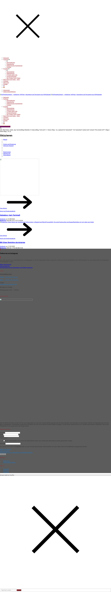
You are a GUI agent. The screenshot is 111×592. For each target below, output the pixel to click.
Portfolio (5, 99)
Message (2, 443)
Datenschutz (4, 438)
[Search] (0, 128)
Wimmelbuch (7, 155)
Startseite (6, 97)
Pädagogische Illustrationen (14, 103)
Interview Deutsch (8, 146)
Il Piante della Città (12, 111)
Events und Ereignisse (9, 144)
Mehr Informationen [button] (5, 264)
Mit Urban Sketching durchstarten (12, 242)
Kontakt (5, 120)
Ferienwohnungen (11, 113)
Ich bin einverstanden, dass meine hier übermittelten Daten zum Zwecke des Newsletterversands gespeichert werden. (38, 441)
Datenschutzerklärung (9, 92)
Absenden (3, 454)
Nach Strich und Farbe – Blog (11, 116)
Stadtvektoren (10, 110)
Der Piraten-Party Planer (13, 114)
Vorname (2, 432)
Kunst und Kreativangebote (7, 211)
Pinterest (6, 470)
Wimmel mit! (6, 153)
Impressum (6, 90)
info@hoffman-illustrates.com (8, 284)
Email (2, 436)
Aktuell (5, 139)
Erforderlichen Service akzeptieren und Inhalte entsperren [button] (16, 267)
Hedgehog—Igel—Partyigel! (10, 215)
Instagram (6, 469)
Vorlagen (5, 117)
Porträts (9, 105)
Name (1, 434)
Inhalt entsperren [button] (5, 266)
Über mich (6, 119)
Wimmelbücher (11, 100)
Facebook (6, 472)
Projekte (5, 106)
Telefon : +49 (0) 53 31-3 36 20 (9, 277)
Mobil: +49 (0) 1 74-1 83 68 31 (9, 280)
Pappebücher (10, 102)
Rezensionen (7, 152)
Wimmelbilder (10, 108)
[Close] (28, 55)
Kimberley (3, 219)
